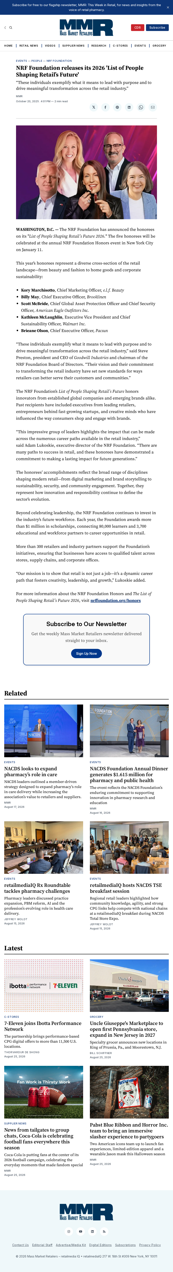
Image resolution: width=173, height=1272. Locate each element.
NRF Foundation (59, 60)
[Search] (10, 27)
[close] (168, 7)
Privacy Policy (150, 1245)
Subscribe (157, 27)
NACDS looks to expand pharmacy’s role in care (30, 771)
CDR (137, 27)
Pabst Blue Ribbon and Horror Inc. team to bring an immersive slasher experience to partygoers (129, 1130)
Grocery (159, 45)
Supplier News (73, 45)
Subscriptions (125, 1245)
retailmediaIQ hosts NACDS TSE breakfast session (126, 888)
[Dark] (5, 28)
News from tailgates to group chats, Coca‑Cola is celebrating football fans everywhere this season (38, 1138)
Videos (50, 45)
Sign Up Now (86, 653)
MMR (19, 96)
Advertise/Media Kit (71, 1245)
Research (98, 45)
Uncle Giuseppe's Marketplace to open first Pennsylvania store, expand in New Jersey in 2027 (126, 1029)
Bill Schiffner (101, 1053)
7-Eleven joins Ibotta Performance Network (42, 1026)
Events (140, 45)
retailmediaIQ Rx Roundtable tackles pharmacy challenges (37, 888)
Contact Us (20, 1245)
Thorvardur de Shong (21, 1052)
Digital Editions (100, 1245)
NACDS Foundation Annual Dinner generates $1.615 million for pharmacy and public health (129, 774)
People (36, 60)
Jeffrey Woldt (16, 919)
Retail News (28, 45)
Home (8, 45)
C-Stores (120, 45)
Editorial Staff (42, 1245)
